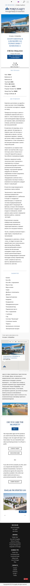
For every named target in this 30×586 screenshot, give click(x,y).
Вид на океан (9, 287)
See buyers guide (15, 453)
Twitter (15, 575)
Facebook (15, 571)
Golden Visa (15, 537)
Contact (15, 568)
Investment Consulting (15, 543)
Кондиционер (9, 302)
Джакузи (8, 294)
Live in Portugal (15, 560)
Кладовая (8, 299)
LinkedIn (15, 569)
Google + (15, 573)
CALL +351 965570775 (15, 56)
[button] (4, 366)
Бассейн (8, 280)
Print (14, 63)
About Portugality (15, 527)
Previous (5, 23)
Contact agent (15, 448)
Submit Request (15, 481)
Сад (7, 316)
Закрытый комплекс (11, 297)
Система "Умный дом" (12, 319)
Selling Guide (15, 558)
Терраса (8, 324)
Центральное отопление (13, 326)
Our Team (15, 529)
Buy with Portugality (15, 539)
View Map (14, 65)
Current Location (23, 341)
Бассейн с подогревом (12, 282)
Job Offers (15, 531)
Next (25, 23)
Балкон (8, 277)
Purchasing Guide (15, 554)
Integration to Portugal (15, 546)
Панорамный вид (11, 307)
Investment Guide (15, 556)
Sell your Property (15, 541)
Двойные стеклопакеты (12, 292)
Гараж (7, 290)
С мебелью (9, 314)
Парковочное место (11, 309)
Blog (15, 562)
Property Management (15, 544)
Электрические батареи (12, 328)
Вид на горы (9, 285)
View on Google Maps (24, 370)
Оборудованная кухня (12, 304)
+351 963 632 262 (9, 5)
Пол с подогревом (11, 311)
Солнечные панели (11, 321)
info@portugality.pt (20, 5)
